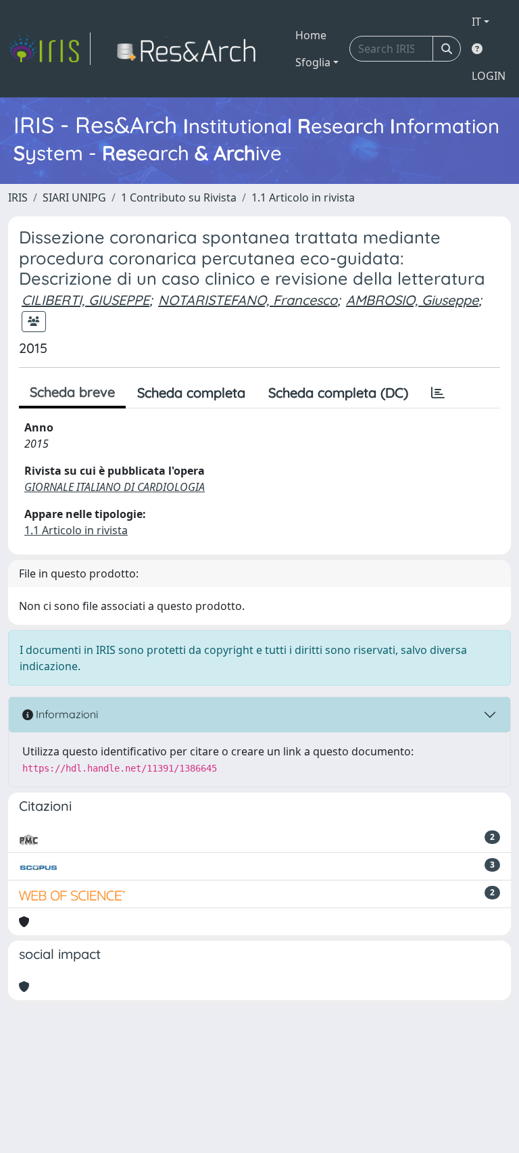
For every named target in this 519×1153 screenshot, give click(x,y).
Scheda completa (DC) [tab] (338, 392)
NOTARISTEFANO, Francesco (247, 299)
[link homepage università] (190, 48)
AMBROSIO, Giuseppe (412, 299)
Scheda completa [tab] (191, 392)
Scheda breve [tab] (72, 391)
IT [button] (476, 21)
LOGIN (488, 75)
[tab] (438, 393)
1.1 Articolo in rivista (303, 197)
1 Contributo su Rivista (179, 197)
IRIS (18, 197)
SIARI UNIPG (74, 197)
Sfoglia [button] (312, 62)
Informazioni (65, 714)
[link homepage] (49, 48)
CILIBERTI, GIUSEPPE (85, 299)
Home (310, 35)
